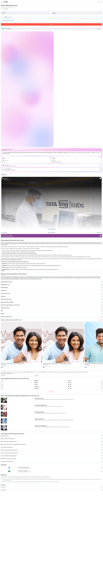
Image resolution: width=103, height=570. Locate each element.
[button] (15, 7)
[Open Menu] (2, 2)
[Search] (98, 2)
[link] (5, 2)
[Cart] (101, 2)
